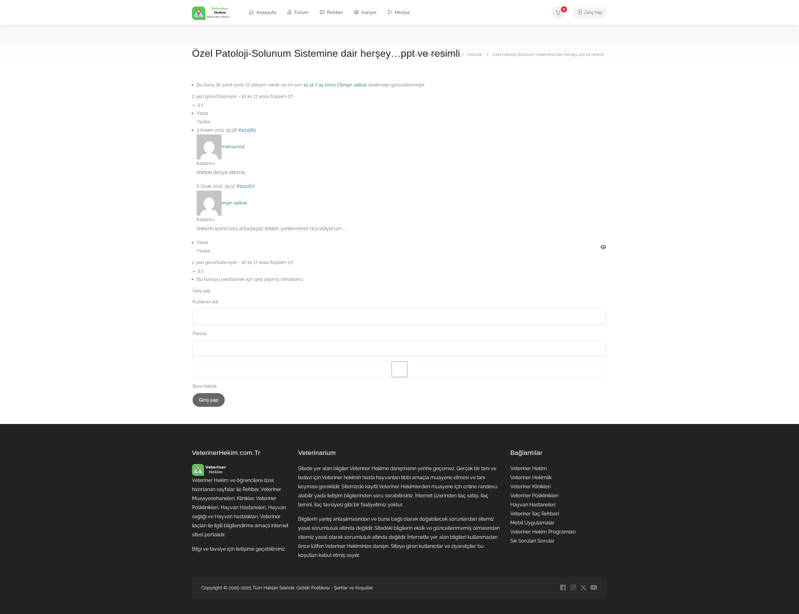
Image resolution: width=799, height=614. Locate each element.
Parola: (200, 333)
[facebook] (563, 588)
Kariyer (368, 12)
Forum (301, 12)
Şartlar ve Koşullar (353, 588)
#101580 (247, 130)
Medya (401, 12)
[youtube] (594, 588)
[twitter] (583, 588)
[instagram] (573, 588)
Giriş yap (208, 400)
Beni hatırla (205, 386)
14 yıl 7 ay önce (319, 85)
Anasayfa (265, 12)
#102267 (246, 186)
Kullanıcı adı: (206, 302)
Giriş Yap (592, 12)
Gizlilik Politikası (313, 588)
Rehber (334, 12)
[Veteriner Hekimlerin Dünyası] (212, 13)
